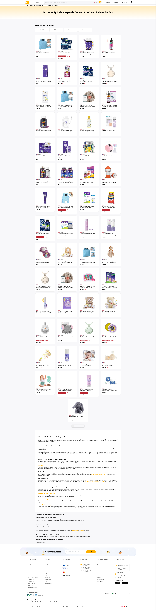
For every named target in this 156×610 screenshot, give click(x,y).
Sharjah (99, 568)
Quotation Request (31, 568)
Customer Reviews (49, 568)
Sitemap (29, 573)
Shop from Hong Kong (47, 601)
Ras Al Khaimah (100, 575)
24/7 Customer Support (123, 565)
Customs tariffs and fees (32, 577)
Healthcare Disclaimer (32, 587)
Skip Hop (56, 29)
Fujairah (99, 577)
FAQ (46, 575)
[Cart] (131, 2)
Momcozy (70, 29)
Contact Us (29, 566)
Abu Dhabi (99, 566)
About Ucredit (48, 577)
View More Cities (100, 581)
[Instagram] (122, 607)
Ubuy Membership (31, 583)
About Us (29, 564)
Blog (46, 573)
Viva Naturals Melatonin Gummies (43, 519)
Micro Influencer (30, 581)
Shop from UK (38, 601)
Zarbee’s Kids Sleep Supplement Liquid (48, 499)
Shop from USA (30, 601)
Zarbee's (82, 530)
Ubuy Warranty (30, 585)
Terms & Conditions (67, 606)
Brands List (47, 566)
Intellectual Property (31, 571)
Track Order (30, 575)
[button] (125, 2)
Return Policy (48, 571)
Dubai (98, 564)
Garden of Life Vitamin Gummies (46, 493)
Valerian (40, 465)
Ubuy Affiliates (48, 579)
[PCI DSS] (29, 595)
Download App (48, 564)
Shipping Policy (30, 579)
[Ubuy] (26, 2)
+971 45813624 (119, 574)
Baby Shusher (85, 29)
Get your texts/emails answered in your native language (122, 568)
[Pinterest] (128, 607)
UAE (115, 593)
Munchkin (42, 29)
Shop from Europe (58, 601)
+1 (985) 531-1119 (119, 577)
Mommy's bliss (75, 530)
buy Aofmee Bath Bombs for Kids (98, 474)
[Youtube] (124, 607)
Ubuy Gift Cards (48, 583)
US (96, 2)
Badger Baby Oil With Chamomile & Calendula (95, 481)
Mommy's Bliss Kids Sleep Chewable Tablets (49, 505)
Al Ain (98, 571)
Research (47, 581)
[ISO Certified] (37, 595)
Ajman (98, 573)
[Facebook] (120, 607)
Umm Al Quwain (100, 579)
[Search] (100, 2)
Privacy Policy (77, 606)
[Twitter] (126, 607)
